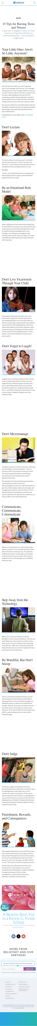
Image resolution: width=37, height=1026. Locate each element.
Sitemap (7, 996)
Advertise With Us (10, 984)
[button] (34, 2)
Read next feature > (18, 927)
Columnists (8, 989)
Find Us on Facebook (11, 993)
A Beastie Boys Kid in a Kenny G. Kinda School (18, 918)
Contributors (9, 991)
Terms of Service (23, 984)
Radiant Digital (9, 998)
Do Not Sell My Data (24, 986)
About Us (7, 982)
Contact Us (8, 986)
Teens (18, 18)
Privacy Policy (23, 982)
